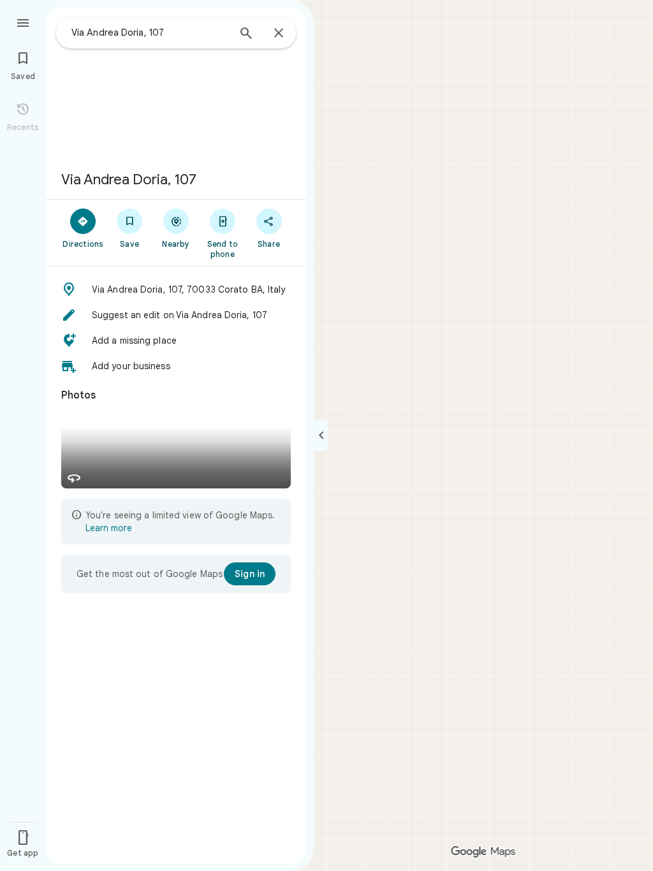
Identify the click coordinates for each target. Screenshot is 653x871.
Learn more (108, 528)
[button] (176, 289)
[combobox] (149, 32)
